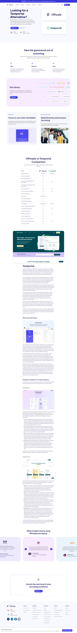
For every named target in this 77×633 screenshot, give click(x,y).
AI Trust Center (56, 614)
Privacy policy (67, 610)
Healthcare (34, 608)
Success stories (47, 620)
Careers (66, 608)
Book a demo (67, 4)
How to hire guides (47, 616)
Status (55, 608)
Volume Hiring (35, 616)
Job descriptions (47, 618)
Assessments (25, 608)
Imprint (66, 612)
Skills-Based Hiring (47, 612)
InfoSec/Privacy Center (58, 616)
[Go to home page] (11, 606)
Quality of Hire (35, 618)
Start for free (14, 27)
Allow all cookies (67, 630)
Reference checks (26, 610)
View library (14, 97)
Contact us (67, 614)
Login (62, 4)
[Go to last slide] (26, 549)
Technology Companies (37, 610)
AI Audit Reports (57, 612)
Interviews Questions (47, 614)
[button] (17, 5)
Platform (24, 612)
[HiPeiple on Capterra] (12, 614)
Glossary (45, 610)
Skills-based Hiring (36, 614)
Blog (44, 608)
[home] (10, 4)
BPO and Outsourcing (36, 612)
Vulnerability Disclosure (58, 610)
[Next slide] (51, 549)
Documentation (46, 622)
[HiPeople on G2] (11, 610)
